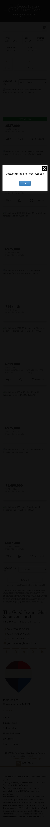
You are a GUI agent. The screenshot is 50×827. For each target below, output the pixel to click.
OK (25, 183)
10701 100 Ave (14, 490)
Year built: (10, 50)
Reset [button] (8, 64)
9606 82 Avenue (14, 130)
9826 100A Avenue (14, 191)
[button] (6, 651)
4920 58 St (24, 368)
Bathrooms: (40, 40)
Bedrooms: (28, 40)
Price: (11, 40)
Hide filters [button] (30, 64)
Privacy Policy (32, 756)
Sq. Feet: (33, 50)
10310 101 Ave (14, 311)
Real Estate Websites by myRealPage (25, 759)
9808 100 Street (14, 253)
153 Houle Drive (14, 547)
